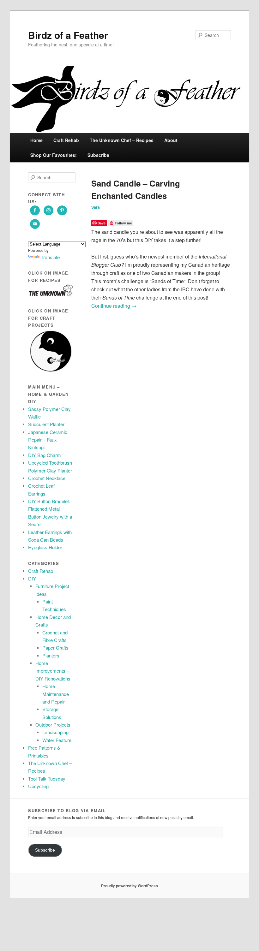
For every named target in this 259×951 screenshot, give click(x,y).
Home (36, 140)
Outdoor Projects (52, 724)
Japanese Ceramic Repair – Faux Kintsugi (47, 440)
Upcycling (38, 786)
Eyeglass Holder (45, 547)
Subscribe (98, 155)
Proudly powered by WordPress (129, 886)
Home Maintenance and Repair (55, 694)
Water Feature (56, 740)
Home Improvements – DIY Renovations (52, 671)
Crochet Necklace (46, 478)
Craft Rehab (66, 140)
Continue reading (113, 305)
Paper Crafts (55, 647)
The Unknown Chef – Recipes (122, 140)
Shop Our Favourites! (53, 155)
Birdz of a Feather (68, 35)
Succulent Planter (46, 424)
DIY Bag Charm (44, 455)
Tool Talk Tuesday (46, 778)
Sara (95, 207)
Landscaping (55, 732)
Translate (50, 257)
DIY (32, 578)
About (171, 140)
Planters (50, 655)
